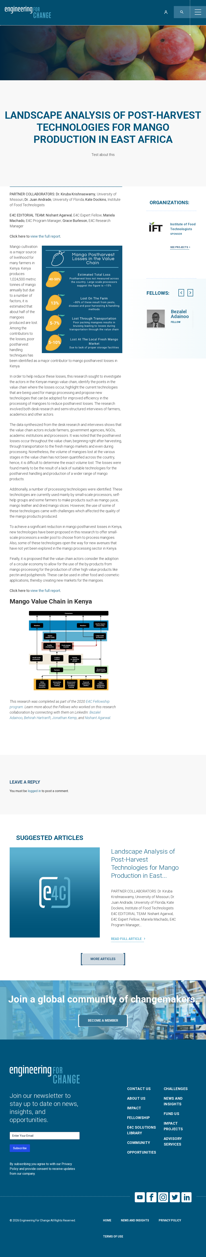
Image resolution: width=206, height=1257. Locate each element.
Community (138, 1143)
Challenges (176, 1089)
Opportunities (141, 1152)
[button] (198, 12)
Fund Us (171, 1114)
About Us (136, 1098)
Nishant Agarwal (97, 718)
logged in (34, 791)
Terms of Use (113, 1236)
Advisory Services (173, 1141)
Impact (134, 1108)
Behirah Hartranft (37, 718)
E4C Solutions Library (141, 1130)
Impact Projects (173, 1126)
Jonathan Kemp (64, 718)
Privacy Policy (170, 1220)
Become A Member (103, 1020)
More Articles (103, 959)
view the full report (45, 236)
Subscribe (20, 1148)
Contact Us (139, 1089)
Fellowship (138, 1118)
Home (107, 1220)
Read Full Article (126, 939)
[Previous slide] (181, 292)
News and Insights (173, 1101)
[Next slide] (190, 292)
